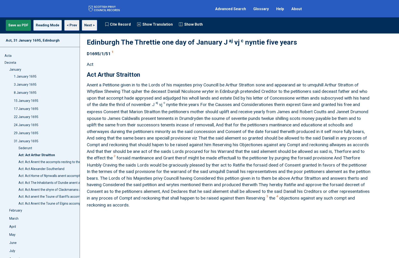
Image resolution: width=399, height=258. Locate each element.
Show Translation (157, 24)
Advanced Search (230, 9)
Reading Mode (47, 25)
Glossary (261, 9)
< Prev (72, 25)
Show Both (193, 24)
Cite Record (120, 24)
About (296, 9)
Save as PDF (18, 25)
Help (280, 9)
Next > (89, 25)
